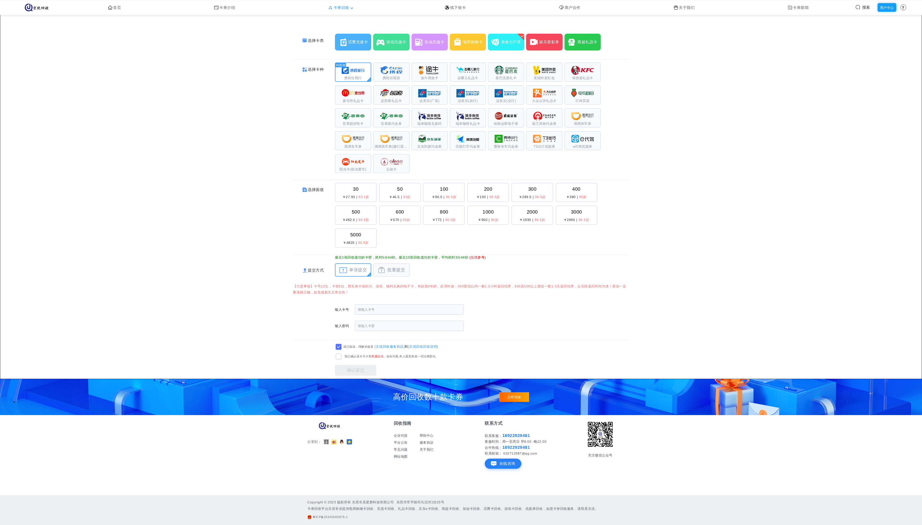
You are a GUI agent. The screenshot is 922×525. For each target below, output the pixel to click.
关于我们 (687, 8)
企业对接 (401, 435)
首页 (117, 8)
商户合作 (573, 8)
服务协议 (427, 442)
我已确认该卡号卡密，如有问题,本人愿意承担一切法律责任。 (391, 356)
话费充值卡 (358, 42)
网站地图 (401, 456)
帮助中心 (427, 435)
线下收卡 (458, 8)
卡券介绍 (227, 8)
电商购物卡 (473, 42)
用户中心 (887, 8)
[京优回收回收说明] (423, 346)
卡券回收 (341, 8)
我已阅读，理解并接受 (358, 346)
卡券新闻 (801, 8)
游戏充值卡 (396, 42)
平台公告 (401, 442)
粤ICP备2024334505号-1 (330, 517)
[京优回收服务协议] (390, 346)
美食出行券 (511, 42)
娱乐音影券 (549, 42)
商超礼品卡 (587, 42)
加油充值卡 (434, 42)
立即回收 (514, 397)
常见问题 (401, 449)
